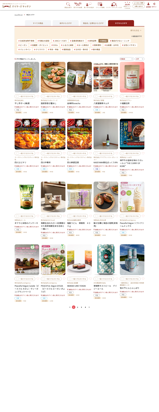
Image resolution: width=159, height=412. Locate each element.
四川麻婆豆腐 (73, 162)
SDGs (55, 45)
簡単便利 (97, 45)
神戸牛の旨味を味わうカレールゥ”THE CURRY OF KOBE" (131, 163)
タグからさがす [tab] (121, 23)
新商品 (103, 40)
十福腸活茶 (125, 103)
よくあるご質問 (138, 3)
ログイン (154, 7)
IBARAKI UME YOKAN (76, 285)
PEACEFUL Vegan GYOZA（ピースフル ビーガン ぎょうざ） (53, 288)
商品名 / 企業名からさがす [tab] (93, 23)
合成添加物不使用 (26, 40)
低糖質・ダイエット (39, 45)
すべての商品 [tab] (38, 23)
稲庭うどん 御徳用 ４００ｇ (79, 224)
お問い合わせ (139, 6)
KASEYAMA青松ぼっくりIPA (106, 162)
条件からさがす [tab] (66, 23)
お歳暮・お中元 (112, 45)
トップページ (19, 15)
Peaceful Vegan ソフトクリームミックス (132, 224)
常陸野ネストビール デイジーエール (105, 287)
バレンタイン (24, 49)
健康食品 (66, 49)
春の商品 (96, 49)
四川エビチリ (20, 162)
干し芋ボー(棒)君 (22, 103)
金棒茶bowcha (73, 103)
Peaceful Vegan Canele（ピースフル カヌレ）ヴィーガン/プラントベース (27, 288)
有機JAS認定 (44, 40)
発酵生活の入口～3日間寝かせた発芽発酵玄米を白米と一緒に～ (53, 226)
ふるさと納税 (67, 45)
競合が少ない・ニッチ (119, 40)
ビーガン (22, 45)
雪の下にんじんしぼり (129, 288)
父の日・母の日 (81, 49)
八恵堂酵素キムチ (101, 103)
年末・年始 (53, 49)
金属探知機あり (77, 40)
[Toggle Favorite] (38, 96)
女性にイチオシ (129, 45)
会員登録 (148, 7)
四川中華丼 (46, 162)
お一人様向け (83, 45)
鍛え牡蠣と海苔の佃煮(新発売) (106, 224)
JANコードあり (60, 40)
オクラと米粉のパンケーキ (26, 223)
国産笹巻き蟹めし (48, 103)
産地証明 (92, 40)
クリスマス (39, 49)
